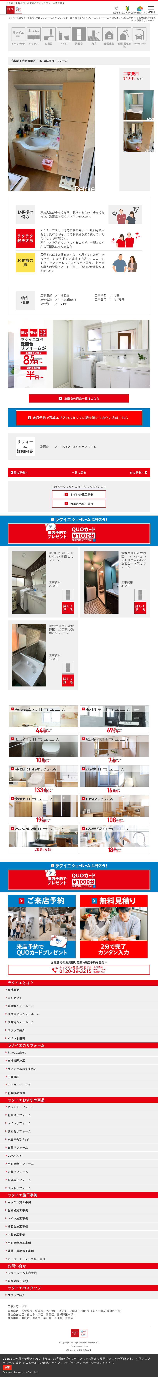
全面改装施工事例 (19, 1242)
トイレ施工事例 (18, 1218)
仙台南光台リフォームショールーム (92, 18)
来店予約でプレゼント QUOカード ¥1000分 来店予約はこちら (79, 531)
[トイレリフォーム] (64, 34)
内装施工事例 (16, 1234)
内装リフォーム (18, 1171)
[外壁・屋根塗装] (124, 34)
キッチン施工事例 (19, 1202)
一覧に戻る (79, 472)
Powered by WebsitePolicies (20, 1372)
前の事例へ (21, 472)
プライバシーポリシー (79, 1346)
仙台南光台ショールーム (24, 1014)
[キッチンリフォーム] (33, 34)
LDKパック (15, 1155)
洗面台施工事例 (18, 1226)
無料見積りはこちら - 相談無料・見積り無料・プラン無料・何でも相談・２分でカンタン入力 (113, 926)
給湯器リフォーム (19, 1180)
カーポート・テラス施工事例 (27, 1259)
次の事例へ (137, 472)
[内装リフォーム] (94, 34)
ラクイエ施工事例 (22, 1195)
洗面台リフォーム (19, 1131)
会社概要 (13, 989)
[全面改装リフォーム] (109, 34)
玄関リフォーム (18, 1147)
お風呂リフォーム (19, 1115)
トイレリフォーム (19, 1123)
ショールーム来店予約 (22, 1272)
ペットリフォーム (19, 1188)
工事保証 (13, 1076)
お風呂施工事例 (18, 1210)
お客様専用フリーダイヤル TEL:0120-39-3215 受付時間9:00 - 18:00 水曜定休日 (79, 969)
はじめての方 (127, 12)
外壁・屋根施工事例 (21, 1250)
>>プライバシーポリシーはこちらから (89, 1362)
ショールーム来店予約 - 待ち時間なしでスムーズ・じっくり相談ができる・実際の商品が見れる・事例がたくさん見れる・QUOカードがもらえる (42, 926)
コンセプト (15, 997)
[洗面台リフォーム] (79, 34)
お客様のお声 (16, 1093)
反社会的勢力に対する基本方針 (79, 1350)
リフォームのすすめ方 (22, 1068)
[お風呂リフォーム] (49, 34)
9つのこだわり (17, 1052)
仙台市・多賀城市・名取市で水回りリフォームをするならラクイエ (40, 18)
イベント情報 (16, 1038)
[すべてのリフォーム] (18, 34)
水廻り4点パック (19, 1139)
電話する (116, 12)
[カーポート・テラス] (139, 34)
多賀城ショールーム (21, 1005)
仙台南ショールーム (21, 1022)
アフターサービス (19, 1084)
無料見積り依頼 (18, 1281)
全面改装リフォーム (21, 1163)
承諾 (7, 1367)
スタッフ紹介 (16, 1030)
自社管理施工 (16, 1060)
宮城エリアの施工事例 (122, 18)
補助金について (140, 12)
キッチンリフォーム (21, 1107)
